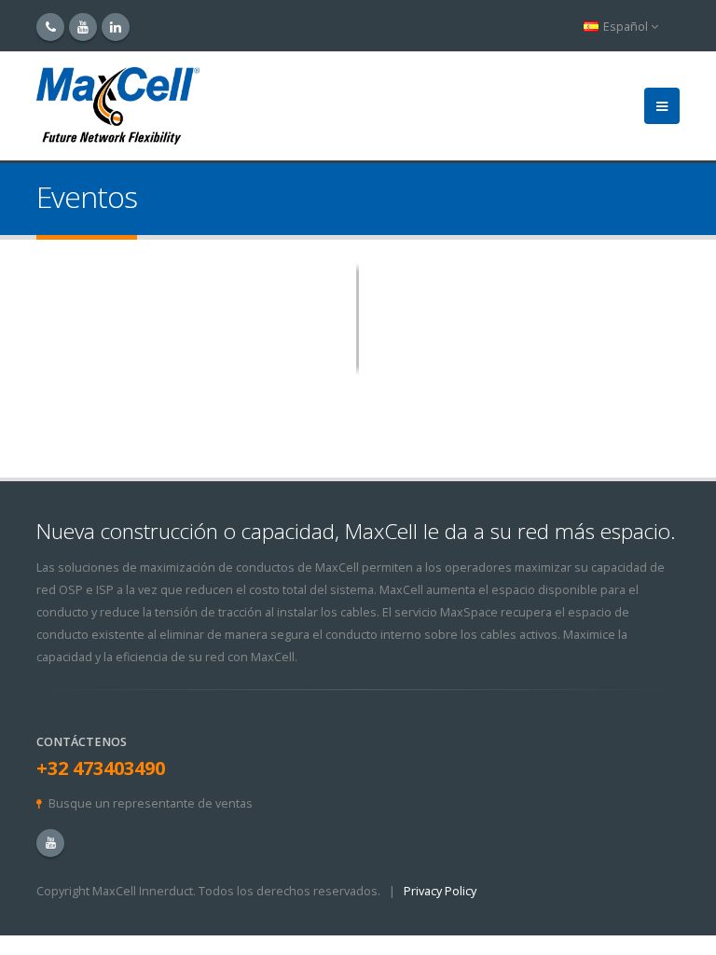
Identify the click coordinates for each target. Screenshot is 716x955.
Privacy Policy (440, 891)
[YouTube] (83, 27)
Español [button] (625, 27)
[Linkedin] (116, 27)
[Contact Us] (50, 27)
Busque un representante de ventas (150, 803)
